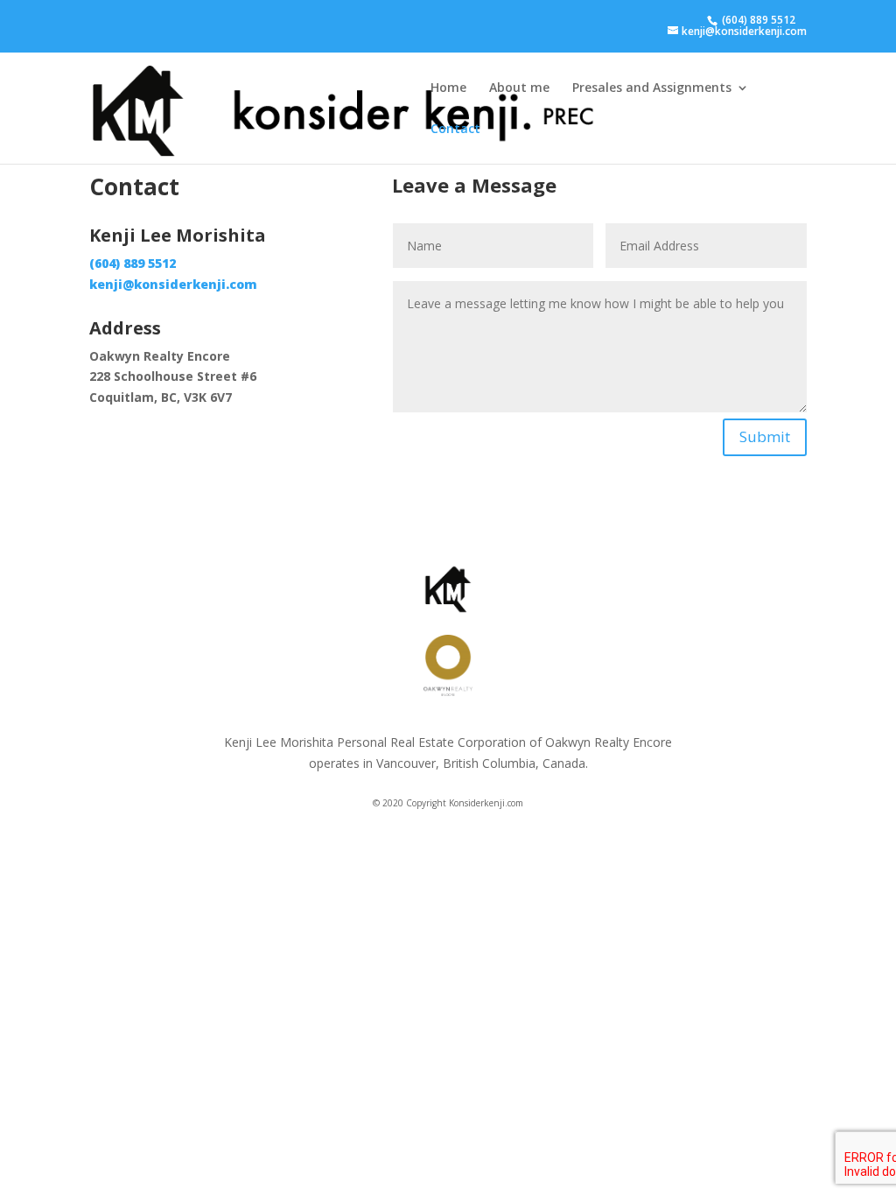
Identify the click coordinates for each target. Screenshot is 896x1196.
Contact (455, 130)
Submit (764, 436)
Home (448, 88)
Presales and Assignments (652, 88)
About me (519, 88)
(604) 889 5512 (757, 19)
